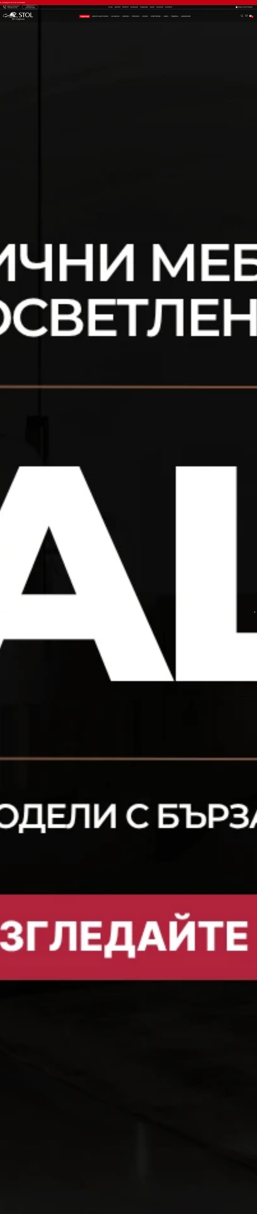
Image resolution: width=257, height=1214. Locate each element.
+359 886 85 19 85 (12, 7)
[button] (2, 612)
